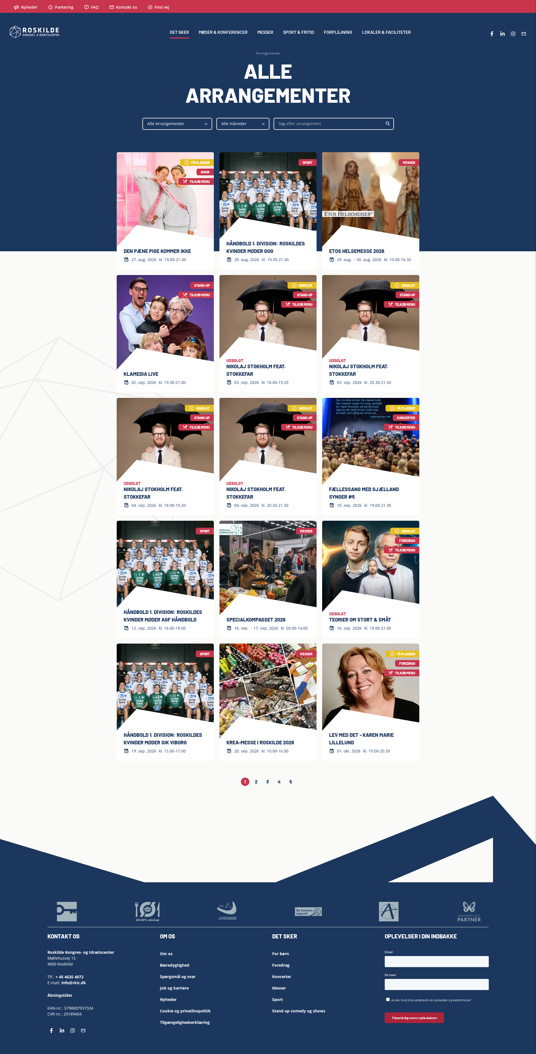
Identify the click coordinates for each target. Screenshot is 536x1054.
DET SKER (179, 32)
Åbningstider (59, 995)
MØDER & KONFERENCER (223, 32)
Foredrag (280, 965)
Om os (166, 953)
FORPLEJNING (338, 32)
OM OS (167, 936)
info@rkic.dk (73, 982)
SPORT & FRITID (298, 32)
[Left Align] (264, 938)
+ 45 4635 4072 (69, 976)
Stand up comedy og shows (298, 1011)
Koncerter (281, 976)
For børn (280, 953)
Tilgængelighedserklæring (185, 1022)
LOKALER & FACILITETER (386, 32)
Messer (279, 988)
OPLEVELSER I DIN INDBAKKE (421, 936)
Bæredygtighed (174, 965)
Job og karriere (174, 988)
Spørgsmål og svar (177, 976)
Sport (277, 999)
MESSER (265, 32)
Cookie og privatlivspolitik (185, 1011)
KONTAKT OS (63, 936)
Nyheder (168, 999)
